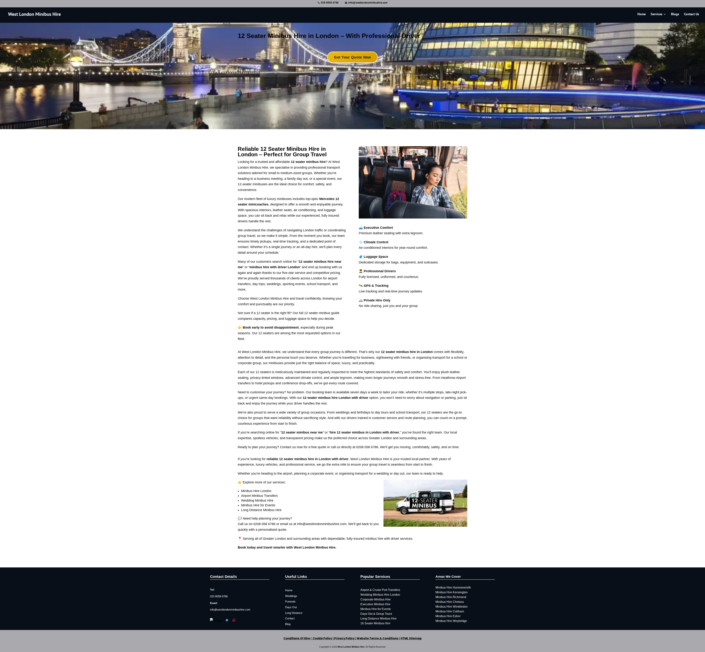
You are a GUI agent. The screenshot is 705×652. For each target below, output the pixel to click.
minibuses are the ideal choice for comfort (283, 184)
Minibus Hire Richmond (450, 597)
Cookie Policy (322, 638)
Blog (287, 624)
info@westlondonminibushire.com (230, 609)
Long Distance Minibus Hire (261, 510)
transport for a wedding (372, 473)
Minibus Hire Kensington (451, 592)
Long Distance (293, 612)
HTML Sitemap (411, 638)
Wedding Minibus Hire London (380, 594)
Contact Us (691, 14)
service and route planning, (406, 418)
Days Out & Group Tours (376, 613)
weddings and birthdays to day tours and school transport (377, 412)
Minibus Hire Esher (447, 616)
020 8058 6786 (330, 2)
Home (641, 14)
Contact (289, 618)
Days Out (291, 607)
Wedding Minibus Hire (257, 500)
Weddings (291, 596)
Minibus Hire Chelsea (449, 601)
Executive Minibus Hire (375, 604)
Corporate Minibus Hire (375, 599)
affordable (300, 162)
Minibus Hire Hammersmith (453, 587)
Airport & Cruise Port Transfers (380, 589)
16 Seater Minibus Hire (375, 623)
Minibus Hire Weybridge (451, 620)
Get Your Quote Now (352, 57)
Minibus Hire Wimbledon (451, 606)
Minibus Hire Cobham (449, 611)
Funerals (290, 601)
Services (656, 14)
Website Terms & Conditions (377, 638)
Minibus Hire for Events (258, 505)
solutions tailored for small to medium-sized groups (275, 173)
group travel (246, 236)
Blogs (675, 14)
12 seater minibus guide (321, 313)
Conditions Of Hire (296, 638)
